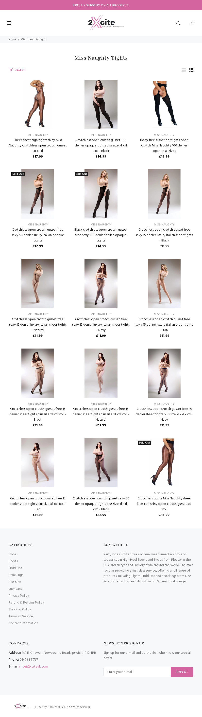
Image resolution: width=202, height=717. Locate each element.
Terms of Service (21, 616)
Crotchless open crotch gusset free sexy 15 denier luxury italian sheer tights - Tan (164, 325)
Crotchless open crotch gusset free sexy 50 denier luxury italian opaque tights (38, 235)
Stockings (16, 575)
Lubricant (15, 589)
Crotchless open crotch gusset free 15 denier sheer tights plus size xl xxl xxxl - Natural (100, 414)
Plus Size (15, 582)
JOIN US (182, 672)
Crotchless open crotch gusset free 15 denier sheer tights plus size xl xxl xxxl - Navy (164, 414)
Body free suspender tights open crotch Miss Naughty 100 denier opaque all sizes (164, 145)
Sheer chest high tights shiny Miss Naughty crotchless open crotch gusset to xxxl (38, 145)
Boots (13, 561)
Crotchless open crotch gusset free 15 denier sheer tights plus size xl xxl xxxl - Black (37, 414)
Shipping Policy (20, 609)
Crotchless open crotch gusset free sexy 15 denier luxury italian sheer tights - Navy (101, 325)
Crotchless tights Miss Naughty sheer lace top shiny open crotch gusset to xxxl (164, 504)
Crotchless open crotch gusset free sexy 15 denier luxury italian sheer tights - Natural (38, 325)
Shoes (13, 554)
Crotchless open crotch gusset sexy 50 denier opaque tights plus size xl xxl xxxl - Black (101, 504)
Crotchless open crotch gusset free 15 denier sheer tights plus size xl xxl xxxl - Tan (37, 504)
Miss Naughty (38, 135)
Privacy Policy (19, 596)
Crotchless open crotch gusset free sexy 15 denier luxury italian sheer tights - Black (164, 235)
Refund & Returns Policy (26, 602)
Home (13, 39)
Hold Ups (15, 568)
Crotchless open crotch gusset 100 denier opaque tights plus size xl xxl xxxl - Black (101, 145)
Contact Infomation (23, 623)
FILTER (20, 70)
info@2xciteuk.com (33, 666)
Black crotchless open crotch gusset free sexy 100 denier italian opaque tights (101, 235)
